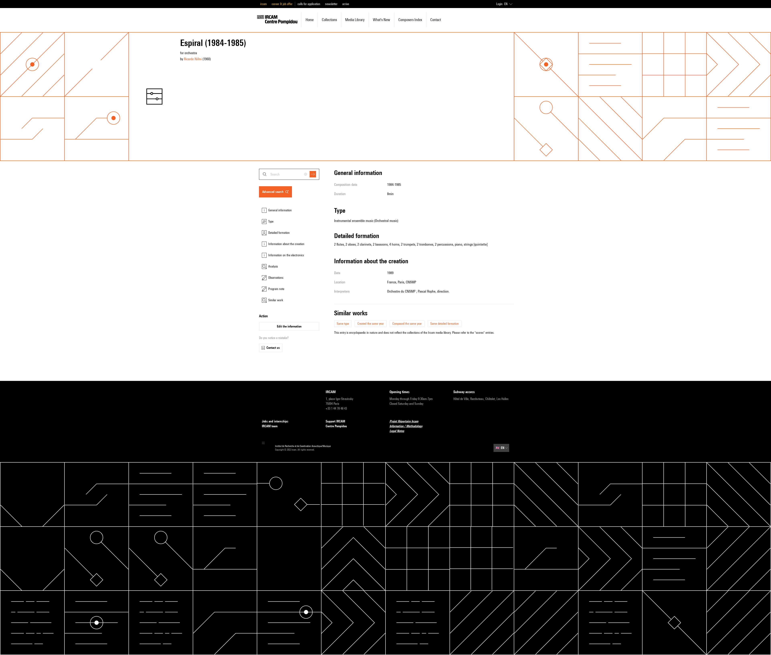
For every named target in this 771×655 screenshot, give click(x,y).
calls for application (309, 4)
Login (499, 4)
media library (355, 19)
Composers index (410, 19)
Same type (343, 323)
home (310, 19)
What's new (381, 19)
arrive (345, 4)
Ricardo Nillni (193, 59)
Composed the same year (407, 323)
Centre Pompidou (336, 426)
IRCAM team (269, 426)
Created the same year (370, 323)
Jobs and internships (275, 421)
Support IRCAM (335, 421)
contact (435, 19)
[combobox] (289, 174)
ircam (263, 4)
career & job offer (282, 4)
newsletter (331, 4)
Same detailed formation (444, 323)
